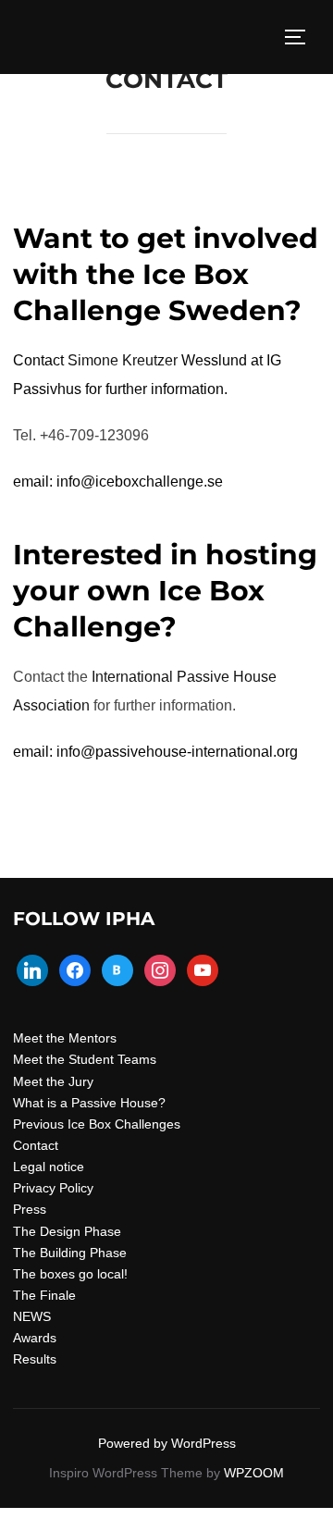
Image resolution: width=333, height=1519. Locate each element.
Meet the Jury (53, 1081)
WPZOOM (254, 1472)
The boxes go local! (70, 1273)
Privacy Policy (53, 1187)
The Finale (44, 1295)
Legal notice (48, 1166)
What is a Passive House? (89, 1102)
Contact (35, 1145)
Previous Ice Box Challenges (96, 1124)
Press (29, 1209)
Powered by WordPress (167, 1443)
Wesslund (157, 360)
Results (34, 1359)
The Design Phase (67, 1231)
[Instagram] (160, 968)
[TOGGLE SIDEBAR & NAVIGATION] (301, 37)
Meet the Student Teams (84, 1059)
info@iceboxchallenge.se (139, 481)
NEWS (32, 1316)
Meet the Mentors (65, 1038)
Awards (34, 1337)
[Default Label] (32, 968)
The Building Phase (70, 1252)
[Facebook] (75, 968)
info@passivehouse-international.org (177, 752)
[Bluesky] (117, 968)
